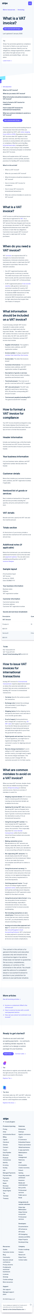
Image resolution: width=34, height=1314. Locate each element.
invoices (8, 255)
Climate (5, 1145)
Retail (20, 1198)
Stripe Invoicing (13, 788)
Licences (6, 1274)
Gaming (20, 1173)
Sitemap (5, 1277)
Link (4, 1170)
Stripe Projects (23, 1239)
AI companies (22, 1165)
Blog (4, 1255)
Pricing (5, 1129)
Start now (7, 1054)
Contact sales (19, 1054)
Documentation (23, 1226)
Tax (4, 1193)
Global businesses (24, 1147)
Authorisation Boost (9, 1134)
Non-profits (22, 1188)
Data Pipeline (7, 1152)
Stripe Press (22, 1257)
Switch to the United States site (13, 1309)
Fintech (20, 1170)
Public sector (22, 1195)
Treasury (6, 1198)
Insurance (21, 1180)
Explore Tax (7, 1078)
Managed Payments (9, 1173)
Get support (7, 1289)
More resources (9, 10)
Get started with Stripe (12, 29)
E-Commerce (22, 1139)
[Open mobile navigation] (30, 3)
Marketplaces (22, 1152)
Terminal (5, 1196)
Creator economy (24, 1168)
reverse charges (8, 561)
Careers (20, 1252)
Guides (5, 1249)
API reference (22, 1229)
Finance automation (24, 1145)
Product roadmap (23, 1249)
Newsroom (21, 1255)
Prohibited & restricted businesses (7, 1269)
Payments (6, 1178)
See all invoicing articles (11, 999)
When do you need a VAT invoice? (14, 93)
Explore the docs (8, 1103)
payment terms (10, 888)
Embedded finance (24, 1142)
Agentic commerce (24, 1134)
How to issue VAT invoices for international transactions (13, 109)
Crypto (5, 1150)
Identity (5, 1162)
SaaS (20, 1162)
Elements (6, 1155)
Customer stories (8, 1252)
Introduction (7, 87)
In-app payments (23, 1150)
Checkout (6, 1142)
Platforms (21, 1160)
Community (6, 1257)
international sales (9, 145)
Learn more (7, 61)
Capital (5, 1139)
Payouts (5, 1181)
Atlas (4, 1132)
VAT (21, 218)
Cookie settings (8, 1279)
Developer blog (23, 1242)
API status (21, 1232)
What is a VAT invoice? (10, 90)
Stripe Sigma (7, 1191)
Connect (5, 1147)
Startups (21, 1132)
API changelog (22, 1234)
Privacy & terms (8, 1265)
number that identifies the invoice (16, 355)
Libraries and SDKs (24, 1237)
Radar (5, 1183)
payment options (11, 557)
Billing (4, 1137)
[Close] (30, 1305)
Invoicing (21, 10)
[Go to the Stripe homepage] (5, 1119)
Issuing (5, 1168)
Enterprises (22, 1129)
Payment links (7, 1175)
